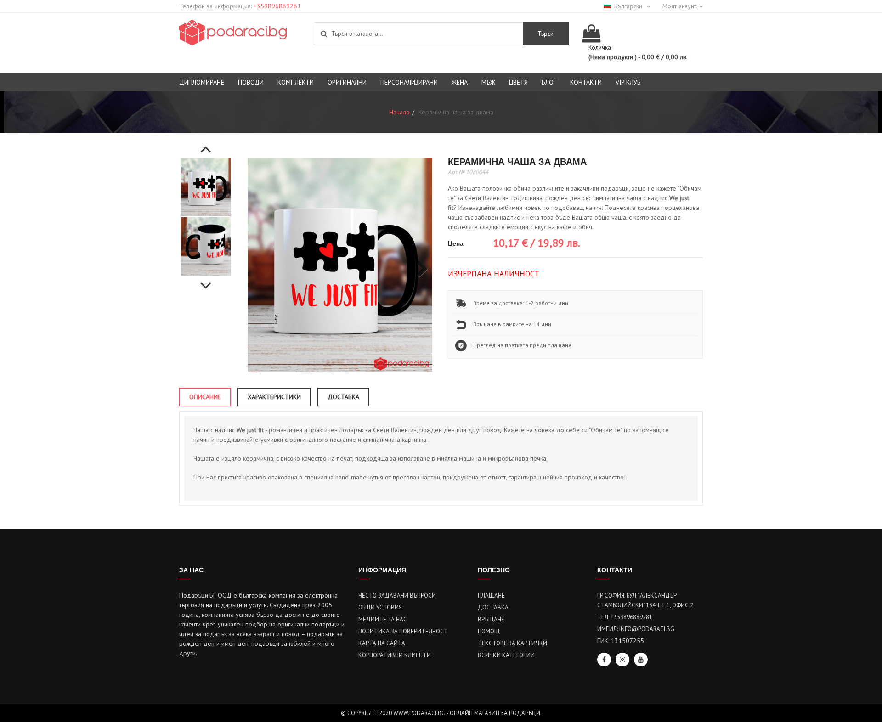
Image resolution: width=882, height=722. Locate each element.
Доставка (493, 607)
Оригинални (347, 82)
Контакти (586, 82)
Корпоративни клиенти (394, 655)
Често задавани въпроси (397, 595)
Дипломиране (201, 82)
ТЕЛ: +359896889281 (624, 617)
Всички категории (506, 655)
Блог (549, 82)
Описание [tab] (205, 397)
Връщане (491, 619)
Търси (545, 33)
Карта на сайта (381, 643)
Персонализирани (409, 82)
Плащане (491, 595)
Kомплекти (295, 82)
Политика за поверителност (403, 631)
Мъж (488, 82)
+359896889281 (277, 6)
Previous (206, 144)
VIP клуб (628, 82)
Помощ (489, 631)
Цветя (518, 82)
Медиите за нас (382, 619)
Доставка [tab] (343, 397)
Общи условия (380, 607)
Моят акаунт (679, 6)
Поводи (251, 82)
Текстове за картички (512, 643)
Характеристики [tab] (274, 397)
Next (206, 280)
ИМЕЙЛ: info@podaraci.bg (635, 629)
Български (629, 6)
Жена (460, 82)
